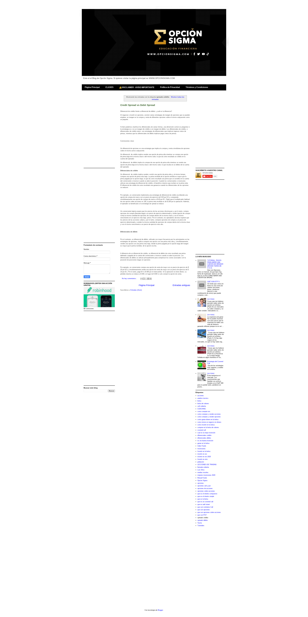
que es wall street (203, 504)
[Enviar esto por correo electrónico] (141, 278)
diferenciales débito (204, 438)
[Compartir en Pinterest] (150, 278)
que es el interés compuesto (207, 494)
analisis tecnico (202, 398)
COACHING (201, 409)
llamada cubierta (203, 467)
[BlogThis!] (144, 278)
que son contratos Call (205, 507)
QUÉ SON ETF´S (213, 281)
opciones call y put (204, 486)
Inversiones (201, 449)
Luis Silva (200, 470)
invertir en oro (202, 454)
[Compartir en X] (146, 278)
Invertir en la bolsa (203, 451)
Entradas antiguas (181, 285)
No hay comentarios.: (129, 278)
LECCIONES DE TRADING (207, 464)
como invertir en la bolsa (206, 425)
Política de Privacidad (170, 87)
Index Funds (201, 446)
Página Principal (92, 87)
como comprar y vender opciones (209, 417)
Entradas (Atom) (136, 290)
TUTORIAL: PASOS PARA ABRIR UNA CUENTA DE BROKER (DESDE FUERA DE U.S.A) (215, 264)
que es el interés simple (205, 496)
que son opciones (203, 510)
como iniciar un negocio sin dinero (209, 422)
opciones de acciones (205, 488)
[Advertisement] (99, 131)
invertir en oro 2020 (204, 456)
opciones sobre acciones (206, 491)
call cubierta (201, 406)
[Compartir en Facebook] (148, 278)
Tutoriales (200, 525)
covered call (201, 430)
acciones (200, 395)
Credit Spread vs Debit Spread (137, 105)
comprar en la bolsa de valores (208, 427)
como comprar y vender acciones (209, 414)
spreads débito (202, 520)
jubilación (200, 462)
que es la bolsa (202, 499)
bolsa (199, 401)
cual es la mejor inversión (206, 433)
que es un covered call (205, 502)
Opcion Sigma (202, 480)
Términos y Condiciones (197, 87)
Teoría (199, 523)
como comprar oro (203, 411)
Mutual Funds (202, 478)
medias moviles (202, 472)
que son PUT (202, 515)
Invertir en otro (202, 459)
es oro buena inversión (205, 441)
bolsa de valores (203, 403)
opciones (200, 483)
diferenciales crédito (204, 435)
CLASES (109, 87)
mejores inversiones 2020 (206, 475)
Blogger (160, 610)
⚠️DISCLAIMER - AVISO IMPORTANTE (136, 87)
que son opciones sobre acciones (209, 512)
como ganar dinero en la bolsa (207, 419)
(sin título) (210, 299)
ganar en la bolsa (203, 443)
